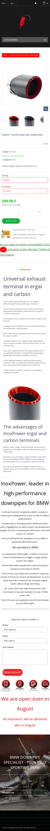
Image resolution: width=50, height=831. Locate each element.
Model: (6, 152)
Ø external (6, 186)
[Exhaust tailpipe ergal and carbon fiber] (14, 120)
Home (5, 55)
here (3, 250)
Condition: (7, 160)
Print (46, 144)
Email (5, 636)
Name (5, 625)
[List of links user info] (36, 3)
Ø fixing (5, 175)
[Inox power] (25, 21)
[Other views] (4, 120)
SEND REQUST (12, 672)
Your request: (8, 647)
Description (25, 270)
